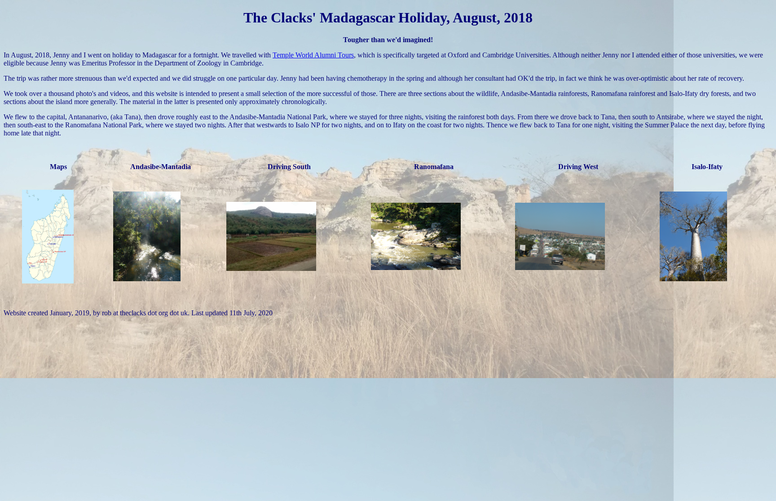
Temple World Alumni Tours (313, 55)
